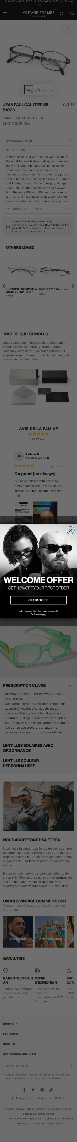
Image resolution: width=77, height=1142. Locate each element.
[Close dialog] (70, 530)
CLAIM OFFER (38, 600)
